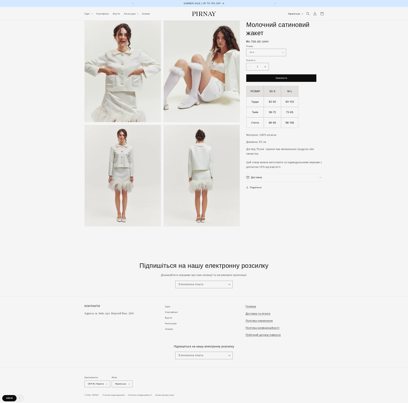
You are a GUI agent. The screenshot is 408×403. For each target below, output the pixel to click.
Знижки (169, 329)
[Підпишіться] (229, 284)
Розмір (249, 46)
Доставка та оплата (258, 313)
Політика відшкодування (114, 395)
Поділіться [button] (256, 187)
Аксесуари (171, 323)
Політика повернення (259, 320)
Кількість (251, 60)
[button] (88, 13)
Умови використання (164, 395)
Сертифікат (171, 312)
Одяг (167, 306)
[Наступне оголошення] (275, 3)
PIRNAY (95, 395)
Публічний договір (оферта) (263, 335)
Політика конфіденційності (263, 328)
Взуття (168, 318)
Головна (251, 306)
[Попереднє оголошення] (132, 3)
